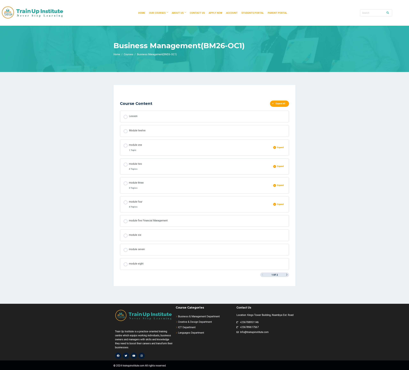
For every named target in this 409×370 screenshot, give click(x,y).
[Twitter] (126, 356)
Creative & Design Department (195, 321)
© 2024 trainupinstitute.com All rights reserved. (139, 365)
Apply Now (215, 12)
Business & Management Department (199, 316)
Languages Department (191, 332)
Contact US (197, 12)
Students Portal (252, 12)
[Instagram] (142, 356)
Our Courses (157, 12)
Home (141, 12)
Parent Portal (277, 12)
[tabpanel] (204, 94)
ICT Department (187, 327)
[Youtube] (134, 356)
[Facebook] (118, 356)
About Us (178, 12)
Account (232, 12)
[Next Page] (287, 275)
